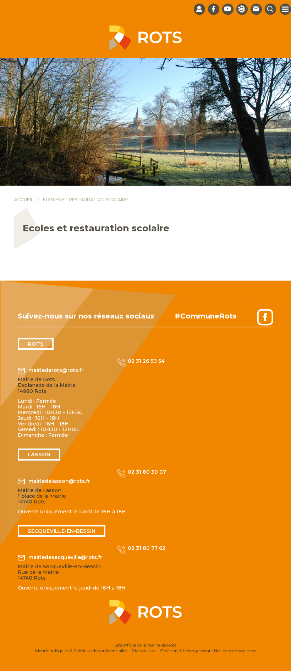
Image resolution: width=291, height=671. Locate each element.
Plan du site (143, 650)
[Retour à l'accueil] (145, 48)
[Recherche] (270, 9)
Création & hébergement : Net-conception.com (208, 650)
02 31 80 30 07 (147, 472)
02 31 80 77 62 (146, 548)
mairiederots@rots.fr (55, 370)
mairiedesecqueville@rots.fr (65, 557)
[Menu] (285, 9)
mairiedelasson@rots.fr (59, 481)
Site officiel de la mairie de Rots (145, 645)
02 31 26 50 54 (146, 361)
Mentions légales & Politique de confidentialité (81, 650)
